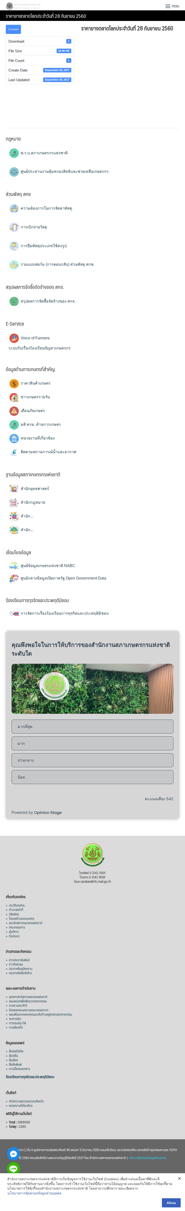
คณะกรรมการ (17, 927)
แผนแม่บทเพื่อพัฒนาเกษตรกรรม (28, 1001)
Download (13, 29)
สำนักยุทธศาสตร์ (34, 489)
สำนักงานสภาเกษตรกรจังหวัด (26, 1101)
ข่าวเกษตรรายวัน (35, 397)
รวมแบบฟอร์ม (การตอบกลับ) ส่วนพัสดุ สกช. (57, 264)
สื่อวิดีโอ (13, 1055)
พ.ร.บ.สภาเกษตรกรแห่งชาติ (44, 153)
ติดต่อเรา (14, 936)
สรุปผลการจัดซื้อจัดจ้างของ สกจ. (47, 301)
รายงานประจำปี (18, 1005)
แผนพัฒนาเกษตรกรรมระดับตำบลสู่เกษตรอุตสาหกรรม (40, 1014)
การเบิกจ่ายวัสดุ (33, 227)
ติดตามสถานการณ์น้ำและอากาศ (48, 452)
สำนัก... (26, 516)
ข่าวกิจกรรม (16, 964)
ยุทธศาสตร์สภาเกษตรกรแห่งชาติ (28, 996)
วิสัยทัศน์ (14, 914)
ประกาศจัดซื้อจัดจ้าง (20, 973)
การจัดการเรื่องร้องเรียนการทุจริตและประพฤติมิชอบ (64, 613)
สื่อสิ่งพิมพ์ (15, 1064)
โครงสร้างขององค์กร (21, 918)
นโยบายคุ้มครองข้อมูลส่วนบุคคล (147, 1157)
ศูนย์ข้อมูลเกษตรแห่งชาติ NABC (47, 566)
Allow (171, 1203)
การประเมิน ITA (17, 1023)
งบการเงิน (15, 1018)
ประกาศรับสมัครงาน (20, 968)
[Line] (13, 1168)
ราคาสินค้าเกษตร (35, 383)
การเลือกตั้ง (16, 1027)
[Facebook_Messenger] (13, 1153)
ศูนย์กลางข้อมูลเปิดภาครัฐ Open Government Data (63, 578)
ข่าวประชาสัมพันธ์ (19, 960)
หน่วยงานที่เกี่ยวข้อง (37, 438)
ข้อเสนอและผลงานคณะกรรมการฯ (28, 1010)
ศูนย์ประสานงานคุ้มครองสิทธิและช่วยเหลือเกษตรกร (64, 171)
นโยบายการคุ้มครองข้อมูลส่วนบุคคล (34, 1193)
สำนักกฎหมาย (32, 502)
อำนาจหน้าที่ (16, 909)
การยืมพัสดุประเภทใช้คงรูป (43, 246)
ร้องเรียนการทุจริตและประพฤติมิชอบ (30, 1076)
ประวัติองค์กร (17, 905)
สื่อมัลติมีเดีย (16, 1051)
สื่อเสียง (13, 1060)
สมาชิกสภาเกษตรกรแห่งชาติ (25, 923)
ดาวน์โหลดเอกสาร (19, 1068)
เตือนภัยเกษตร (32, 411)
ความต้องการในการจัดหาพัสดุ (46, 208)
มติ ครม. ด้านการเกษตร (40, 424)
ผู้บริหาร (14, 931)
